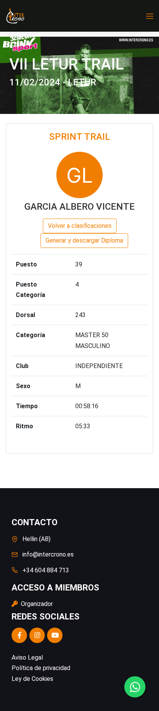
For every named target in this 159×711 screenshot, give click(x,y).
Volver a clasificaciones (80, 225)
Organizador (36, 603)
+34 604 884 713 (45, 570)
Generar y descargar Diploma (84, 240)
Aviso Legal (27, 657)
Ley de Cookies (32, 678)
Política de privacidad (41, 668)
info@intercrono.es (48, 554)
